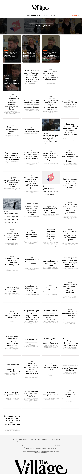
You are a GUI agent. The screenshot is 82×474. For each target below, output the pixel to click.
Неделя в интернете (46, 185)
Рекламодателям (17, 441)
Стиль (50, 15)
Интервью (6, 211)
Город (28, 15)
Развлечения (42, 15)
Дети (54, 15)
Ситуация (70, 177)
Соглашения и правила (55, 439)
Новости (50, 69)
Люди (32, 15)
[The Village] (41, 8)
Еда (47, 15)
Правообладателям (35, 439)
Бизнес (36, 15)
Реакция (12, 334)
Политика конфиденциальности (20, 439)
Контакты (44, 439)
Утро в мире (45, 132)
